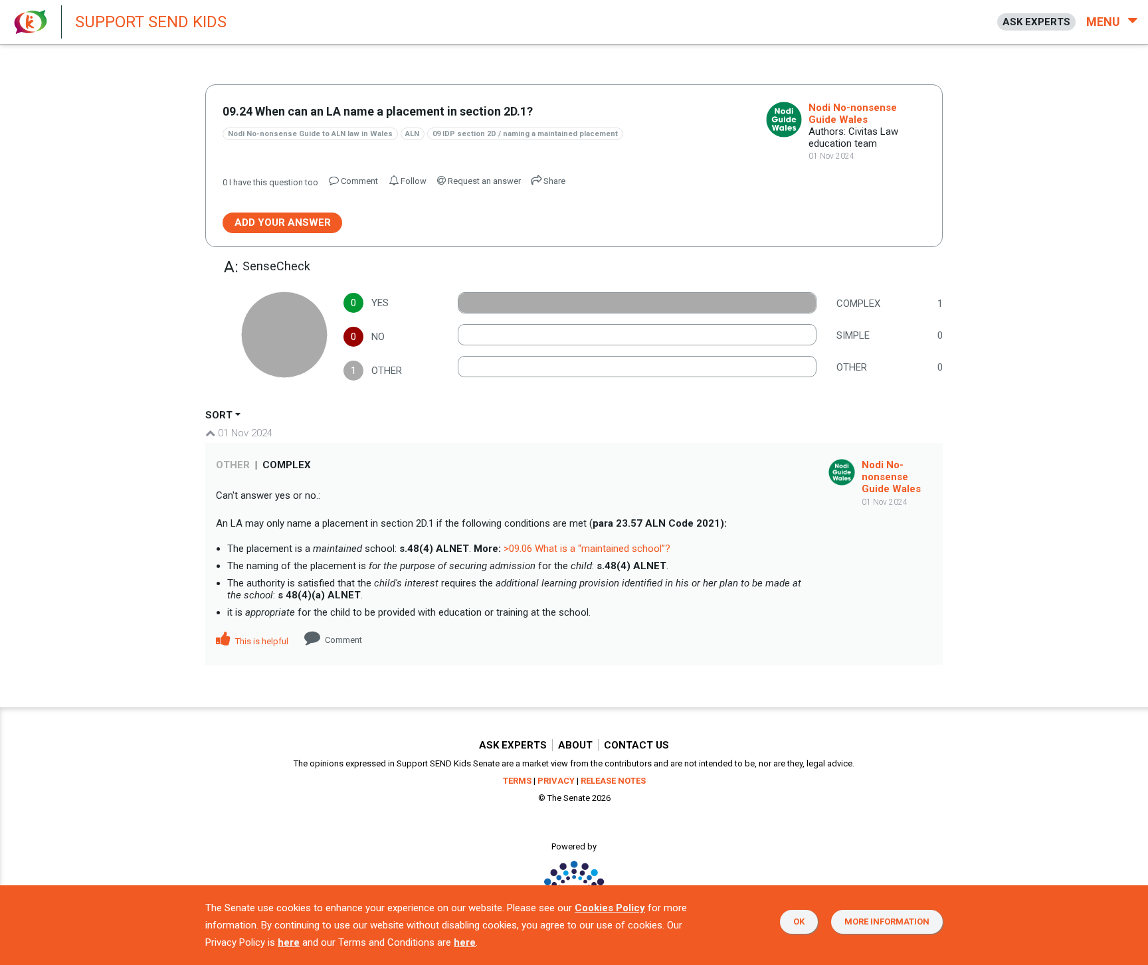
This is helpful (260, 641)
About (575, 745)
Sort (219, 415)
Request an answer (483, 181)
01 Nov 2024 (243, 433)
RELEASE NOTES (613, 781)
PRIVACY (556, 781)
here (289, 942)
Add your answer (283, 222)
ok (799, 921)
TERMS (517, 781)
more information (886, 921)
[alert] (358, 22)
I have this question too (270, 182)
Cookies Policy (610, 908)
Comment (343, 640)
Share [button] (553, 181)
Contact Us (636, 745)
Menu (1104, 22)
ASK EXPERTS (1036, 22)
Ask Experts (513, 745)
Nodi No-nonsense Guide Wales (853, 114)
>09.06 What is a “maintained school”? (587, 549)
